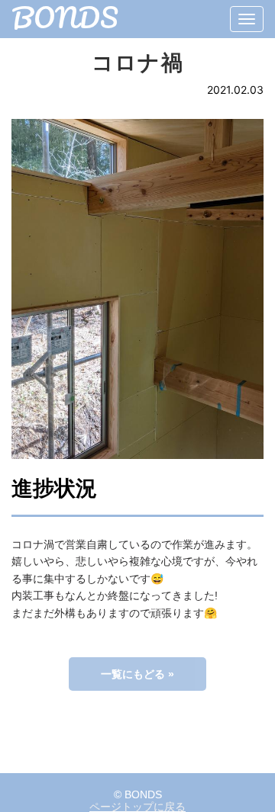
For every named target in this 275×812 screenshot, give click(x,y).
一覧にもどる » (137, 674)
